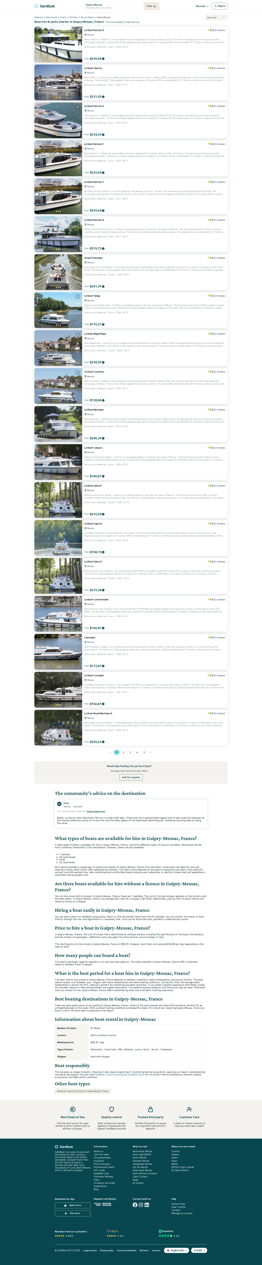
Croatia (175, 1151)
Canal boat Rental (142, 1170)
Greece (175, 1154)
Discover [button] (201, 6)
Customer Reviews (103, 1176)
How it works (179, 1207)
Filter (150, 6)
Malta (175, 1164)
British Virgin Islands (183, 1167)
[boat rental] (44, 6)
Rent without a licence (145, 1173)
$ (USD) (198, 1250)
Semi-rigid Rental (142, 1154)
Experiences (100, 1186)
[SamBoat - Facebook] (135, 1204)
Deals (136, 1179)
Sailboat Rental (141, 1160)
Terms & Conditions (126, 1250)
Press (96, 1179)
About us (98, 1151)
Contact (176, 1210)
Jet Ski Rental (140, 1167)
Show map (211, 17)
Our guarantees (102, 1157)
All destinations (180, 1170)
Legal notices (90, 1250)
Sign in (221, 5)
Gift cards (99, 1170)
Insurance (99, 1160)
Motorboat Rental (142, 1151)
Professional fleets (104, 1167)
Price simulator (102, 1164)
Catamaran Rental (142, 1164)
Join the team (101, 1154)
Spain (175, 1157)
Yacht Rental (139, 1157)
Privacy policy (107, 1250)
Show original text (96, 811)
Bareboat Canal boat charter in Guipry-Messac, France (83, 1091)
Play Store (74, 1213)
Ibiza (174, 1160)
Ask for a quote (131, 777)
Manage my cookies (182, 1213)
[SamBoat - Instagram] (141, 1204)
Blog (96, 1189)
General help (178, 1203)
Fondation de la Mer (104, 1183)
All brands (138, 1183)
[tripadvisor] (166, 1231)
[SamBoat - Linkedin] (146, 1204)
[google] (112, 1231)
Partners (144, 1250)
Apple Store (75, 1205)
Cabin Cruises (140, 1176)
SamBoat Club (101, 1173)
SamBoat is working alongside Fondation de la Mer (122, 1074)
